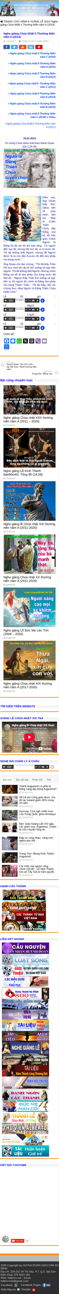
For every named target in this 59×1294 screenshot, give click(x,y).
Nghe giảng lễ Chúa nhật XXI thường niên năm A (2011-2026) (29, 525)
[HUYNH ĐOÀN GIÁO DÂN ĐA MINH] (29, 8)
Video (52, 117)
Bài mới (7, 779)
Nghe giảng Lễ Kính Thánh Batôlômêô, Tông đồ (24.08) (23, 472)
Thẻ (48, 779)
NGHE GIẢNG (42, 41)
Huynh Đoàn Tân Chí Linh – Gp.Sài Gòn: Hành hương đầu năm (22, 365)
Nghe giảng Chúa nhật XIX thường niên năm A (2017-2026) (27, 685)
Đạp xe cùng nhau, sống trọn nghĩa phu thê (36, 839)
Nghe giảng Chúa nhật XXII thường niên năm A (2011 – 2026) (28, 419)
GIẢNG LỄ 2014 (40, 21)
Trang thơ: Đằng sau (42, 372)
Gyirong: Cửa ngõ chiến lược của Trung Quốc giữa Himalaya (37, 813)
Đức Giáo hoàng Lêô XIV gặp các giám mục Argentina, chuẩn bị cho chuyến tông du (37, 826)
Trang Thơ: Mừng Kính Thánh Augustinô (36, 855)
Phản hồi (37, 779)
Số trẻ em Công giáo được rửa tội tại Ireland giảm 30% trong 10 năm (37, 800)
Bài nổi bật (22, 779)
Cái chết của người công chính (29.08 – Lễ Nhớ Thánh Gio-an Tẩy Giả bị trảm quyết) (36, 869)
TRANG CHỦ (11, 21)
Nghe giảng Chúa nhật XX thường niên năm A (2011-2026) (27, 579)
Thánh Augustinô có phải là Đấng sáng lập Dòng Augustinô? (38, 788)
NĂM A (25, 21)
